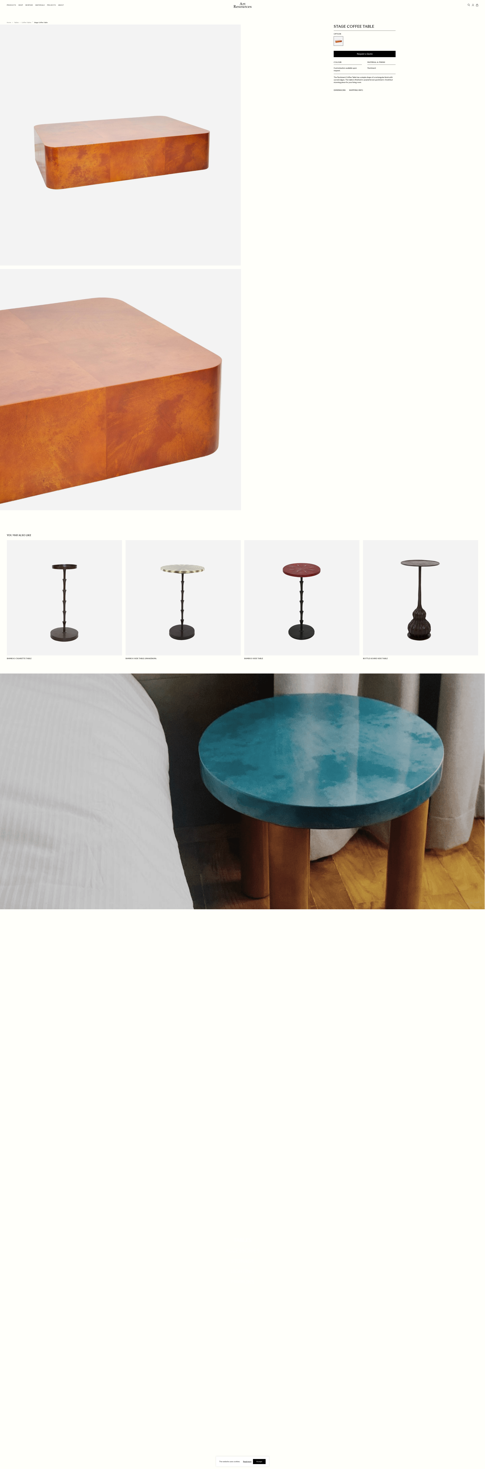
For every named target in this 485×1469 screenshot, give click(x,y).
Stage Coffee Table (41, 22)
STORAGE (242, 1261)
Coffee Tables (26, 22)
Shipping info (356, 90)
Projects (51, 5)
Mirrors (242, 1281)
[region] (242, 1461)
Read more (247, 1461)
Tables (16, 22)
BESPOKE (29, 5)
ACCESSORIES (242, 1250)
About (61, 5)
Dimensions (340, 90)
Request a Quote (365, 54)
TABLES (242, 1240)
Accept (259, 1461)
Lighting (242, 1271)
